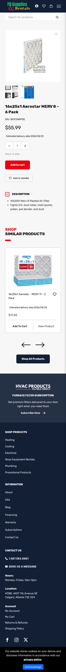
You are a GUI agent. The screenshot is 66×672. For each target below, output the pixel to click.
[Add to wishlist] (55, 294)
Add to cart (17, 164)
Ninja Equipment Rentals (20, 459)
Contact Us (11, 537)
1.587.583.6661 (19, 558)
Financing (11, 514)
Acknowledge (33, 667)
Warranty (10, 522)
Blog (8, 507)
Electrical (10, 452)
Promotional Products (18, 472)
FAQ (7, 499)
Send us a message (22, 566)
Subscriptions (13, 529)
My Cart (9, 616)
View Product (46, 326)
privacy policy (33, 659)
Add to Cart (19, 326)
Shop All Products (33, 358)
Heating (10, 439)
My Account (12, 610)
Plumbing (11, 465)
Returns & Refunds (16, 622)
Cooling (9, 446)
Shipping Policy (14, 628)
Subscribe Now (30, 413)
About (8, 492)
